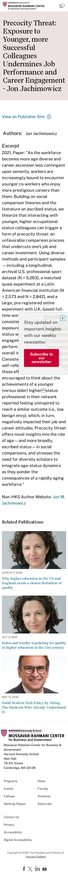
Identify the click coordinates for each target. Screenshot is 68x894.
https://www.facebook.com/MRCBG (24, 869)
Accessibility (13, 832)
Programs (10, 781)
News (41, 781)
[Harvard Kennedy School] (25, 5)
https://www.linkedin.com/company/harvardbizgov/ (38, 869)
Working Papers (15, 804)
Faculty (43, 788)
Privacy (9, 824)
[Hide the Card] (62, 318)
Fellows (9, 796)
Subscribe (45, 804)
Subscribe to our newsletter (41, 358)
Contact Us (11, 817)
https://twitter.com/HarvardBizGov (31, 869)
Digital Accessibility (18, 840)
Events (8, 788)
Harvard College (36, 856)
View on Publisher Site (23, 116)
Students (44, 796)
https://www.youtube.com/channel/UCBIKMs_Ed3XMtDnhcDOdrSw (45, 869)
